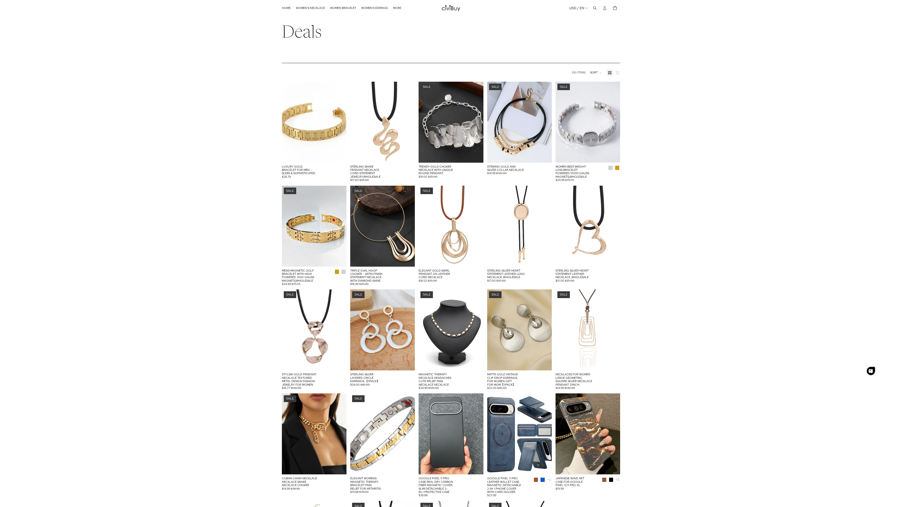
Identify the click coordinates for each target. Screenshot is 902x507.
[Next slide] (339, 122)
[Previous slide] (289, 122)
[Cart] (615, 8)
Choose (548, 155)
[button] (596, 73)
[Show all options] (549, 479)
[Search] (595, 8)
